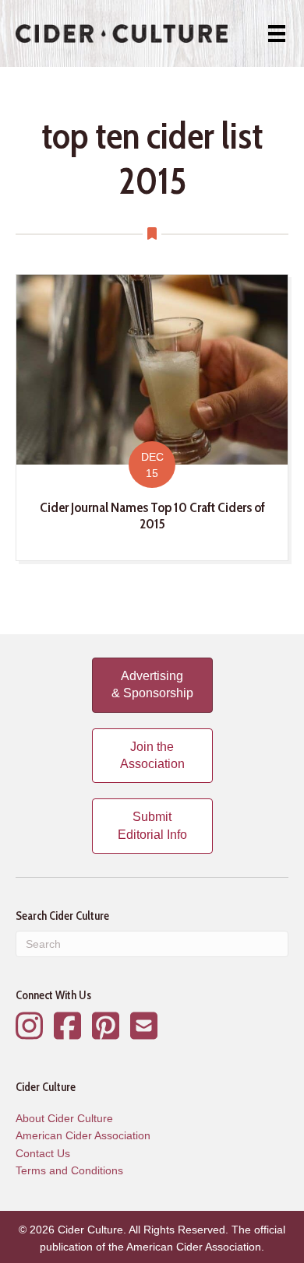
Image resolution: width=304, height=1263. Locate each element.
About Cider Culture (64, 1118)
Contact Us (43, 1153)
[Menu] (277, 33)
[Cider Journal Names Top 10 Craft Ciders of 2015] (152, 417)
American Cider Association (83, 1135)
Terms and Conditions (69, 1170)
